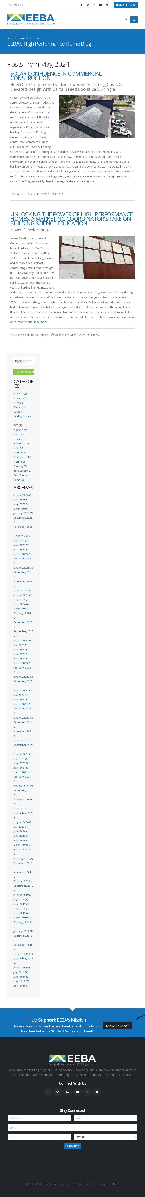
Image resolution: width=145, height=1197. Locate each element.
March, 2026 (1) (22, 508)
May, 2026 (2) (21, 504)
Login (116, 1183)
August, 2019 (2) (22, 895)
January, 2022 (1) (23, 717)
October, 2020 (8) (23, 808)
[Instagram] (106, 5)
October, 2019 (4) (23, 881)
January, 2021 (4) (23, 785)
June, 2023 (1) (21, 649)
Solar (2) (18, 448)
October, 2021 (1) (23, 740)
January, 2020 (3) (23, 858)
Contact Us (17, 4)
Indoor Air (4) (20, 430)
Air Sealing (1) (21, 393)
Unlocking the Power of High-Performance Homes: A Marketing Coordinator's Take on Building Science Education (71, 218)
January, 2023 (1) (23, 676)
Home (10, 38)
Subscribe (72, 1146)
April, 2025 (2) (21, 549)
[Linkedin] (94, 5)
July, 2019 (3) (20, 899)
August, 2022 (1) (22, 690)
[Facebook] (81, 5)
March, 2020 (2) (22, 845)
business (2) (20, 398)
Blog (36, 38)
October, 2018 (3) (23, 954)
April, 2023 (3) (21, 658)
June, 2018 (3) (21, 976)
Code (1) (18, 402)
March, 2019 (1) (22, 917)
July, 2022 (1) (20, 695)
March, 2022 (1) (22, 704)
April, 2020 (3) (21, 840)
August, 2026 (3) (22, 495)
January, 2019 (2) (23, 931)
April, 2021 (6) (21, 767)
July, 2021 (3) (20, 758)
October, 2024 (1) (23, 590)
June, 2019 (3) (21, 904)
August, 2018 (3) (22, 967)
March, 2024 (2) (22, 608)
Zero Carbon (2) (22, 470)
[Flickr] (97, 1092)
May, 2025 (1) (21, 545)
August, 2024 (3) (22, 595)
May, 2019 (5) (21, 908)
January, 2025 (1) (23, 567)
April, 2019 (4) (21, 913)
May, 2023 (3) (21, 654)
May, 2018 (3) (21, 981)
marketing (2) (21, 443)
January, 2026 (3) (23, 513)
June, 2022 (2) (21, 699)
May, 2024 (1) (21, 599)
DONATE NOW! (117, 1025)
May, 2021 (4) (21, 763)
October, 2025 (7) (23, 536)
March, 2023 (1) (22, 663)
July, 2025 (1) (20, 540)
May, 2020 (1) (21, 835)
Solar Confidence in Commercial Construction (56, 75)
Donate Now (125, 5)
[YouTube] (100, 5)
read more (87, 181)
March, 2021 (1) (22, 772)
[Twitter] (87, 5)
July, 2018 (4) (20, 972)
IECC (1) (17, 425)
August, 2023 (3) (22, 640)
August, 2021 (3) (22, 754)
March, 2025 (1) (22, 554)
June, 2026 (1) (21, 499)
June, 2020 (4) (21, 831)
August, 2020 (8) (22, 822)
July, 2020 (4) (20, 826)
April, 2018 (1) (21, 985)
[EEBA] (31, 19)
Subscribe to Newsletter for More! (25, 372)
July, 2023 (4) (20, 645)
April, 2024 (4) (21, 604)
